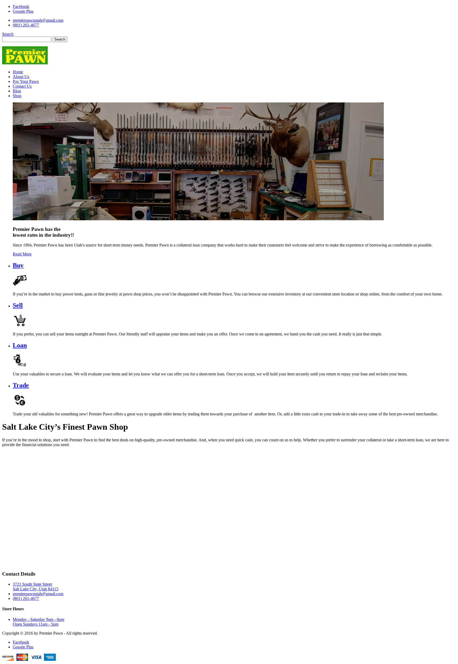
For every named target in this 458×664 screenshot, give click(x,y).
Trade (21, 385)
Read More (22, 254)
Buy (18, 265)
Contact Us (22, 86)
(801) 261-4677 (26, 25)
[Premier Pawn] (25, 63)
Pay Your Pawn (26, 81)
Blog (17, 91)
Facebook (21, 6)
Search (8, 34)
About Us (21, 76)
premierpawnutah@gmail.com (38, 20)
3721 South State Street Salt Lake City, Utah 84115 (35, 586)
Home (18, 72)
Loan (20, 345)
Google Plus (23, 11)
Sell (18, 305)
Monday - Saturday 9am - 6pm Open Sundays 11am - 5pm (38, 621)
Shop (17, 95)
